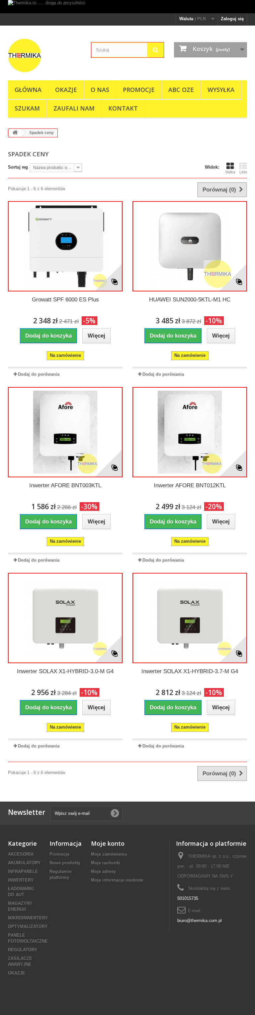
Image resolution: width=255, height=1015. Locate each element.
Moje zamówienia (109, 854)
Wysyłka (221, 90)
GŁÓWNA (28, 90)
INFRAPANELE (23, 871)
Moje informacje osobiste (117, 880)
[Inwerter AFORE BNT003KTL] (65, 432)
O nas (100, 90)
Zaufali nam (74, 108)
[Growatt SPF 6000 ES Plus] (65, 246)
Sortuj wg (18, 167)
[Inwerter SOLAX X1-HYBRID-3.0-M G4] (65, 618)
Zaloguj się (232, 18)
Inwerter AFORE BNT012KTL (190, 485)
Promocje (139, 90)
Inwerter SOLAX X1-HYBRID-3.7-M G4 (189, 671)
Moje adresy (103, 871)
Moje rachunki (105, 862)
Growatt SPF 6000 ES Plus (65, 299)
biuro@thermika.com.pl (199, 920)
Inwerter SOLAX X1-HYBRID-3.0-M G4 (65, 671)
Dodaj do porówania (38, 374)
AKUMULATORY (24, 862)
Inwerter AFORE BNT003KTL (65, 485)
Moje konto (108, 843)
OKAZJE (66, 90)
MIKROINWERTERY (28, 917)
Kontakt (123, 108)
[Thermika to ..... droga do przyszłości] (127, 6)
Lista (243, 172)
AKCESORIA (21, 854)
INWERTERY (21, 880)
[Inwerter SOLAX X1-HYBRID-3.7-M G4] (189, 618)
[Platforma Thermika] (44, 55)
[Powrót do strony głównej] (15, 133)
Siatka (230, 172)
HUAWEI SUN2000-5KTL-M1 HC (189, 299)
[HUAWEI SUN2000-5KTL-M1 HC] (189, 246)
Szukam (27, 108)
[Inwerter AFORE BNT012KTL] (189, 432)
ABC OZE (181, 90)
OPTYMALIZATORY (28, 926)
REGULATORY (23, 949)
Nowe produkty (64, 862)
